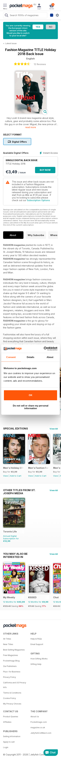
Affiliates (7, 722)
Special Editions (15, 428)
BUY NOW (45, 170)
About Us (34, 716)
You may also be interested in (15, 553)
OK (30, 395)
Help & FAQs (36, 639)
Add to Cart (15, 476)
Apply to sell (9, 742)
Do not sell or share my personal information (30, 407)
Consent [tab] (11, 357)
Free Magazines (10, 655)
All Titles (7, 639)
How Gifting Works (39, 658)
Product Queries (10, 716)
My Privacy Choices (12, 704)
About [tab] (50, 357)
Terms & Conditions (12, 693)
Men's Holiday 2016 (13, 468)
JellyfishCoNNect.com (40, 733)
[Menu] (5, 6)
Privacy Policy (9, 677)
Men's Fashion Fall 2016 (38, 468)
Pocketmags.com (38, 722)
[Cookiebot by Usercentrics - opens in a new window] (43, 349)
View (5, 476)
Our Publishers (10, 666)
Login (5, 747)
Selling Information (11, 736)
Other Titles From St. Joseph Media (19, 490)
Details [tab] (30, 357)
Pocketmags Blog (11, 661)
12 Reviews (40, 64)
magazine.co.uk (37, 727)
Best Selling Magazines (14, 650)
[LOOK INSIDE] (30, 112)
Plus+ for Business (11, 671)
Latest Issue (11, 43)
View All (54, 428)
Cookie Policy (9, 698)
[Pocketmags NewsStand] (20, 6)
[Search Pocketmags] (6, 16)
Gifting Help (35, 664)
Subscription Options (38, 200)
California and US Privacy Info (14, 684)
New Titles (8, 644)
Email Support (36, 644)
